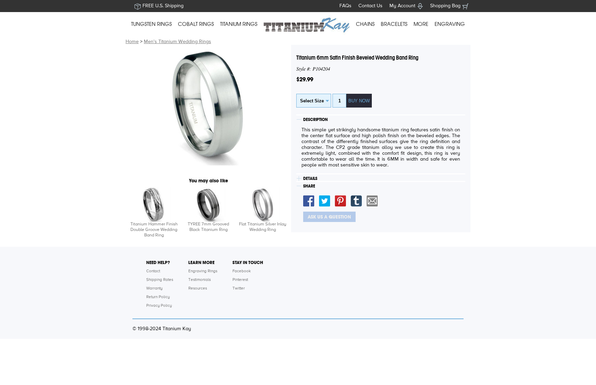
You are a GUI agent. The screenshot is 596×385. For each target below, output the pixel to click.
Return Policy (158, 297)
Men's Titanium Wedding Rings (177, 41)
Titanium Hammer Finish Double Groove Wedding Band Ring (154, 229)
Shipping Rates (159, 280)
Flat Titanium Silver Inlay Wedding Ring (262, 227)
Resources (197, 288)
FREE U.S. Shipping (162, 5)
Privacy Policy (159, 306)
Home (132, 41)
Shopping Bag (445, 5)
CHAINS (365, 24)
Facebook (241, 271)
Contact (153, 271)
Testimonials (199, 280)
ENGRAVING (450, 24)
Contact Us (370, 5)
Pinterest (240, 280)
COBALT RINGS (196, 24)
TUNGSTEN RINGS (151, 24)
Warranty (154, 288)
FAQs (345, 5)
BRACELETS (394, 24)
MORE (421, 24)
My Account (402, 5)
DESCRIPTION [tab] (315, 119)
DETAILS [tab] (310, 178)
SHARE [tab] (309, 186)
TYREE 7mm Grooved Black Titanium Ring (208, 227)
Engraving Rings (202, 271)
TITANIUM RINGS (238, 24)
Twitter (238, 288)
